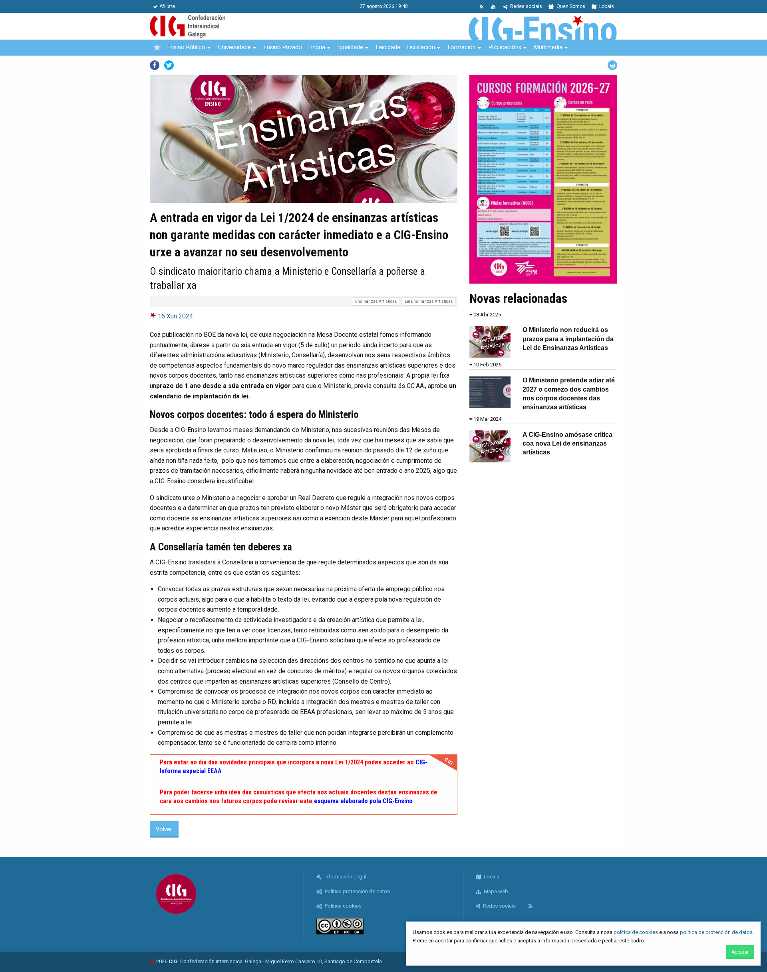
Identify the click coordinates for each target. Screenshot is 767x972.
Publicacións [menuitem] (505, 47)
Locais (606, 6)
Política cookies (343, 906)
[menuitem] (157, 48)
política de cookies (636, 932)
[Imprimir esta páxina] (612, 65)
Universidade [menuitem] (234, 47)
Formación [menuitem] (462, 47)
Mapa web (495, 891)
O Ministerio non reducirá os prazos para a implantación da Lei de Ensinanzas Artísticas (568, 338)
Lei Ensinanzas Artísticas (429, 301)
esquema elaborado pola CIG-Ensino (363, 801)
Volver (164, 829)
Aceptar (740, 952)
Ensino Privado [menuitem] (283, 47)
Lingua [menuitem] (316, 47)
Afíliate (167, 6)
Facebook (154, 65)
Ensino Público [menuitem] (186, 47)
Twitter (169, 65)
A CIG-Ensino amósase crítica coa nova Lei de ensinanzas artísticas (567, 443)
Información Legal (344, 877)
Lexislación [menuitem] (421, 47)
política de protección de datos (716, 932)
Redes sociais (525, 6)
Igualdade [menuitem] (350, 47)
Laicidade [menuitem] (388, 47)
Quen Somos (570, 6)
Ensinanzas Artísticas (376, 301)
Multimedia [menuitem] (548, 47)
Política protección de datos (357, 891)
